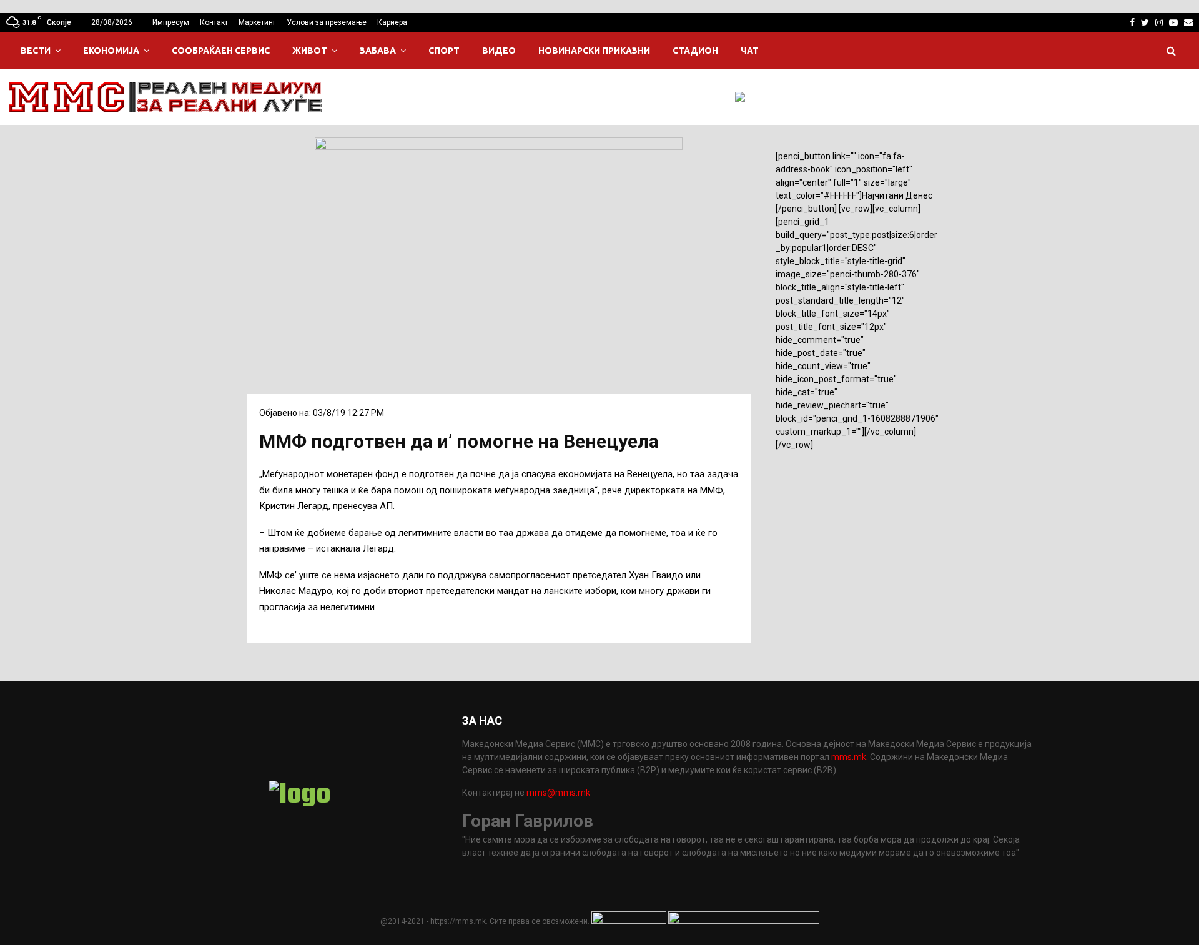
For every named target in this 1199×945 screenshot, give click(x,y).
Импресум (170, 22)
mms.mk (848, 757)
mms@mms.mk (558, 793)
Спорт (444, 51)
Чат (750, 51)
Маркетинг (257, 22)
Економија (111, 51)
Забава (378, 51)
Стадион (695, 51)
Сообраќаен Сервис (221, 51)
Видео (499, 51)
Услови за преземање (327, 22)
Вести (36, 51)
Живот (309, 51)
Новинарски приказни (594, 51)
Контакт (214, 22)
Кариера (392, 22)
